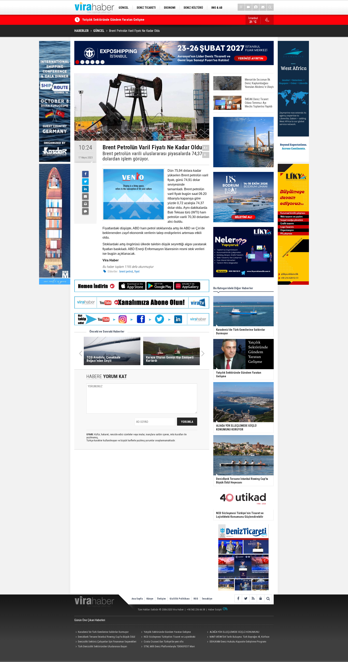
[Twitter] (85, 181)
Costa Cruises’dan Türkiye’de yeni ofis (163, 641)
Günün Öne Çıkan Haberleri (89, 620)
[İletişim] (262, 7)
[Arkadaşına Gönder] (85, 196)
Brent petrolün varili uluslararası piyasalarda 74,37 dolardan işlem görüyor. (152, 156)
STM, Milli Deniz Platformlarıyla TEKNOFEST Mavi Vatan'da (167, 647)
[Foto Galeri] (255, 7)
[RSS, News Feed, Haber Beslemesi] (253, 598)
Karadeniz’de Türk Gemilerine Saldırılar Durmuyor (103, 631)
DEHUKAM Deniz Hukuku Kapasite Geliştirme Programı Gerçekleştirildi (236, 642)
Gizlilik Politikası (180, 598)
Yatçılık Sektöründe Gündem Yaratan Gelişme (167, 631)
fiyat (137, 271)
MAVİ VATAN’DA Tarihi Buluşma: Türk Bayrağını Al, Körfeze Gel (237, 637)
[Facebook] (85, 174)
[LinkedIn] (85, 189)
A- (206, 155)
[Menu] (241, 7)
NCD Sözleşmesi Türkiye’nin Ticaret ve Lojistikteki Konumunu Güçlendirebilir (167, 637)
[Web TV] (248, 7)
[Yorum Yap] (85, 211)
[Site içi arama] (270, 7)
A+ (206, 148)
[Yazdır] (85, 204)
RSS (196, 598)
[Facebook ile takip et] (238, 598)
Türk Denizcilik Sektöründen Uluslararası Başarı (102, 646)
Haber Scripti (215, 609)
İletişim (161, 598)
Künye (149, 598)
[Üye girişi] (260, 598)
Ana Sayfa (137, 598)
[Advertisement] (141, 488)
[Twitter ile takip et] (245, 598)
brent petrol (126, 271)
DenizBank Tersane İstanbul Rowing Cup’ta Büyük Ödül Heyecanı (104, 637)
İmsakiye (207, 598)
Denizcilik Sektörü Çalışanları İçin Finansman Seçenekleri (107, 641)
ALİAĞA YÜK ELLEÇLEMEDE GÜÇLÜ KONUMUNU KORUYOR (120, 22)
